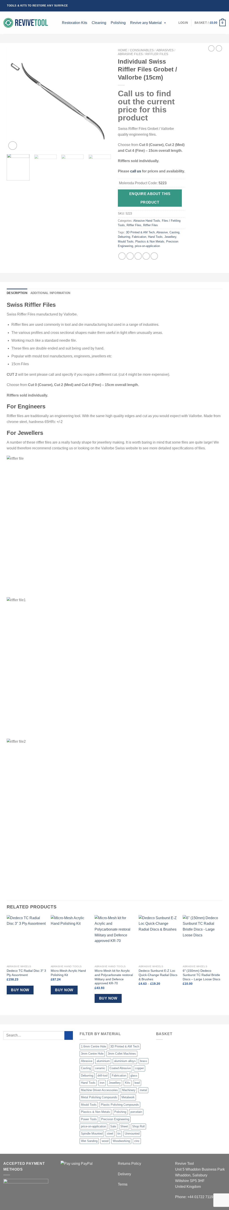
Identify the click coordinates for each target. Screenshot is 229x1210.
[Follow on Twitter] (215, 5)
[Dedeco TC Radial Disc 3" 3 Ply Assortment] (26, 939)
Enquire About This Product (149, 198)
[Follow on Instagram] (211, 5)
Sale (113, 1126)
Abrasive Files (130, 54)
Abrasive (162, 232)
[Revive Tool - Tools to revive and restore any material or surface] (25, 23)
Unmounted (132, 1133)
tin (119, 1133)
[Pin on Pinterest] (146, 256)
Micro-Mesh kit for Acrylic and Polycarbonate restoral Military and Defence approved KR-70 (114, 977)
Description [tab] (17, 293)
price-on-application (147, 246)
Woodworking (121, 1141)
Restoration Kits (74, 23)
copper (139, 1068)
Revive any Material (146, 23)
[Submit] (68, 1035)
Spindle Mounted (92, 1133)
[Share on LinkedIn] (154, 256)
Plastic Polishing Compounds (120, 1104)
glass (133, 1075)
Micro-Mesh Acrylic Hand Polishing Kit (68, 973)
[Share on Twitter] (130, 256)
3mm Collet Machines (122, 1053)
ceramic (100, 1068)
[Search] (56, 23)
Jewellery (170, 236)
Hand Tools (155, 236)
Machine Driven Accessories (99, 1090)
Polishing (118, 23)
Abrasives (165, 50)
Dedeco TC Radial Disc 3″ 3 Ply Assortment (26, 973)
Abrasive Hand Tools (146, 220)
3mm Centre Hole (92, 1053)
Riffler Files (156, 54)
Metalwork (128, 1097)
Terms (122, 1184)
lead (137, 1082)
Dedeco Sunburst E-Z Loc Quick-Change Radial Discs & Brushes (158, 975)
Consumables (142, 50)
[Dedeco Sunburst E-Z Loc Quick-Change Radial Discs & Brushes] (158, 939)
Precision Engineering (115, 1119)
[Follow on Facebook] (207, 5)
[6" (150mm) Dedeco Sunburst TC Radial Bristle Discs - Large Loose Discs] (202, 939)
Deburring (124, 236)
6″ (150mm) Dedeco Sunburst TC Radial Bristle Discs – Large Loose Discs (201, 975)
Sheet (124, 1126)
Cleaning (99, 23)
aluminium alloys (125, 1061)
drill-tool (103, 1075)
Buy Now (20, 990)
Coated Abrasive (120, 1068)
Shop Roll (138, 1126)
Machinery (129, 1090)
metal (143, 1090)
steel (110, 1133)
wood (105, 1141)
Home (122, 50)
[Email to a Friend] (138, 256)
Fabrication (139, 236)
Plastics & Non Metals (149, 241)
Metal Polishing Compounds (99, 1097)
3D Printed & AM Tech (140, 232)
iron (102, 1082)
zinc (137, 1141)
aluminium (103, 1061)
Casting (174, 232)
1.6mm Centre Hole (93, 1046)
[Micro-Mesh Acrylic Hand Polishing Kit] (70, 939)
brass (143, 1061)
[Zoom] (12, 145)
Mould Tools (126, 241)
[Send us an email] (219, 5)
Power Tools (89, 1119)
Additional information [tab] (50, 293)
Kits (127, 1082)
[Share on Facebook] (122, 256)
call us (135, 171)
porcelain (136, 1111)
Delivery (124, 1174)
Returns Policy (129, 1163)
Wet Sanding (89, 1141)
